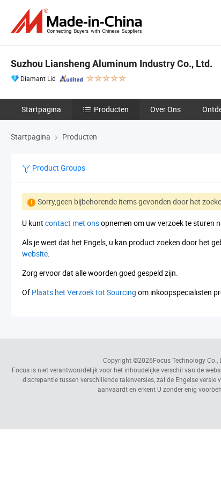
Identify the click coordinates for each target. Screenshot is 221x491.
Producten (111, 109)
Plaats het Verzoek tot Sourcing (84, 292)
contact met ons (72, 223)
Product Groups (58, 168)
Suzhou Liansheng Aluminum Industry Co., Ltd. (111, 63)
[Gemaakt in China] (78, 21)
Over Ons (165, 109)
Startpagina (41, 109)
